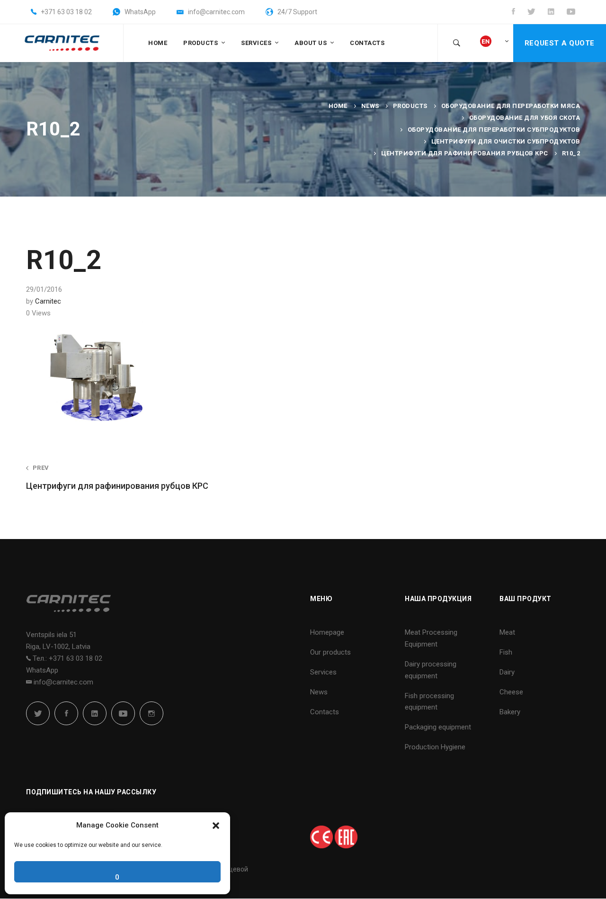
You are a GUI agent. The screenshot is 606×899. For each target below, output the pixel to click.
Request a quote (560, 43)
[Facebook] (66, 713)
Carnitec (48, 301)
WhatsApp (42, 670)
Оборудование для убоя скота (524, 117)
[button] (216, 825)
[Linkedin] (95, 713)
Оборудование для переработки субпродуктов (494, 129)
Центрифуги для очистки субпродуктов (505, 141)
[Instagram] (151, 713)
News (370, 105)
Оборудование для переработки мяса (510, 105)
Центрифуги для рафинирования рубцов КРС (464, 153)
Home (338, 105)
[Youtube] (123, 713)
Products (410, 105)
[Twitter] (38, 713)
